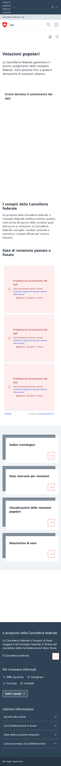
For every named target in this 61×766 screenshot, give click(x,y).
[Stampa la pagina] (50, 36)
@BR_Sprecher (15, 677)
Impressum (18, 761)
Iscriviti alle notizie (15, 716)
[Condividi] (56, 36)
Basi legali (7, 761)
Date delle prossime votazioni (21, 734)
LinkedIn (29, 683)
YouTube (12, 683)
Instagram (37, 677)
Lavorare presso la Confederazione (25, 743)
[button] (55, 656)
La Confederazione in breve (20, 725)
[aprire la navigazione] (56, 25)
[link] (30, 449)
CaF (12, 25)
